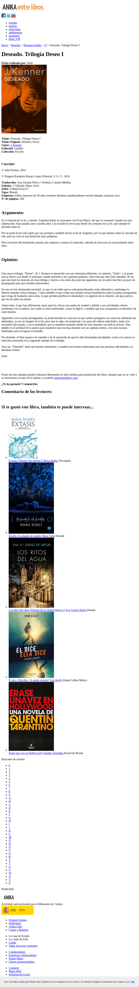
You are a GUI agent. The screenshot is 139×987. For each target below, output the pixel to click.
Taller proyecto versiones (23, 945)
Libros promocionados (21, 961)
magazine (14, 35)
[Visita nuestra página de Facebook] (3, 16)
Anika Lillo (15, 926)
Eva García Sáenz (76, 610)
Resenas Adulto (32, 45)
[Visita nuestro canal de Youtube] (13, 16)
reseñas (13, 22)
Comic (12, 942)
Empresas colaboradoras (22, 955)
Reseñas (15, 45)
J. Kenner (16, 145)
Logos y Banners (18, 929)
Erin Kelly (56, 680)
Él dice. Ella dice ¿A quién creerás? (29, 680)
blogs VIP (14, 39)
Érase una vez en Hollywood (25, 753)
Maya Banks (51, 460)
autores (13, 26)
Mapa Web (15, 971)
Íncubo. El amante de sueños (25, 535)
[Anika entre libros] (20, 900)
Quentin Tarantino (53, 753)
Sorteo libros (16, 958)
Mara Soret (49, 535)
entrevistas (15, 29)
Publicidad (15, 923)
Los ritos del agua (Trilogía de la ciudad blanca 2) (37, 610)
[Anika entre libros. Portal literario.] (25, 11)
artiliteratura (15, 32)
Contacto (14, 967)
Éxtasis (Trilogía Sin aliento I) (26, 460)
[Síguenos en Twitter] (8, 16)
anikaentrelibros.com (66, 377)
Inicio (4, 45)
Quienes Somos (18, 920)
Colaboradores (17, 951)
